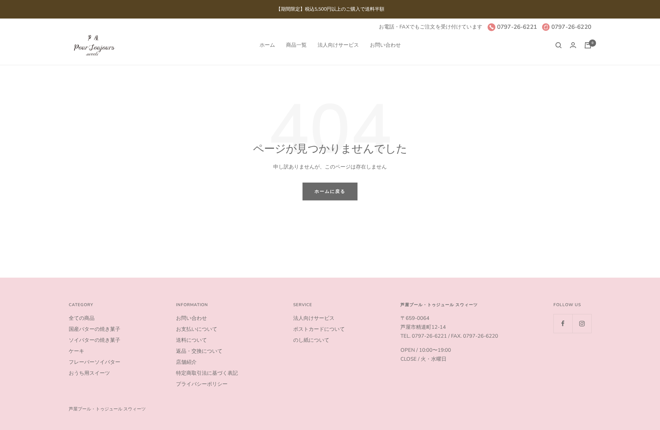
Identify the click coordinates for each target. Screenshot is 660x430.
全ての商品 (82, 318)
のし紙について (311, 340)
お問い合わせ (385, 45)
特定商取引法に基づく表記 (207, 373)
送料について (191, 340)
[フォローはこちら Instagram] (581, 323)
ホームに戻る (330, 191)
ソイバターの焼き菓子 (94, 340)
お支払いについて (196, 329)
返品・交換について (199, 351)
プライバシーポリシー (202, 384)
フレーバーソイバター (94, 362)
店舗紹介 (186, 362)
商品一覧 (296, 45)
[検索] (559, 45)
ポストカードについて (319, 329)
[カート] (587, 45)
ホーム (267, 45)
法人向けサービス (338, 45)
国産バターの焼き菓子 (94, 329)
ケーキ (76, 351)
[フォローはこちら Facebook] (562, 323)
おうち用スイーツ (89, 373)
